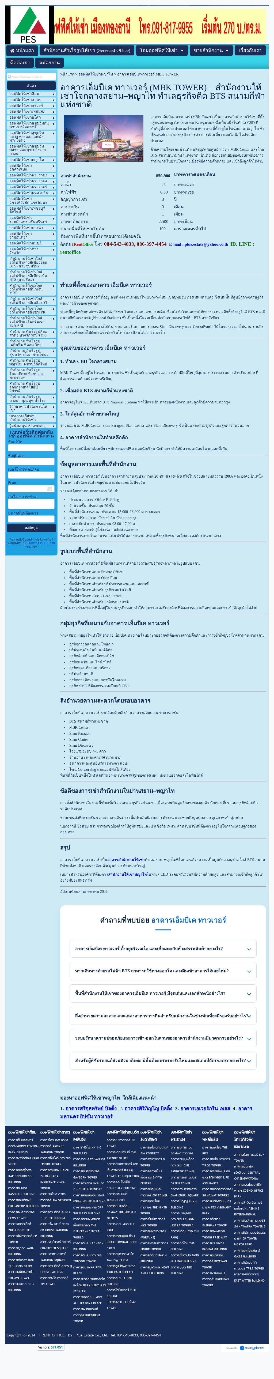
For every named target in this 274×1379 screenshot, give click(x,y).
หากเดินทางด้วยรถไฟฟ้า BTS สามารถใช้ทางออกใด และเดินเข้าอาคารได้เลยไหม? (152, 971)
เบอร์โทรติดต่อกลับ (23, 469)
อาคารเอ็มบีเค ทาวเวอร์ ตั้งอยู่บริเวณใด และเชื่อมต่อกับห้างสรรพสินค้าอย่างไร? (149, 948)
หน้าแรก (67, 74)
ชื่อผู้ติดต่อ (16, 456)
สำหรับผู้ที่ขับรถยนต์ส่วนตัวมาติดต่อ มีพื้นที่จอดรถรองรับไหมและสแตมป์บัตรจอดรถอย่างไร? (160, 1060)
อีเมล (12, 483)
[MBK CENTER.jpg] (104, 137)
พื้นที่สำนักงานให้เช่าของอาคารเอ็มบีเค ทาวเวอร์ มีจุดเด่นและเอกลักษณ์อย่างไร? (150, 993)
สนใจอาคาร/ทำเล (22, 497)
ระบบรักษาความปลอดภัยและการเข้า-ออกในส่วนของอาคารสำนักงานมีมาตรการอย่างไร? (159, 1038)
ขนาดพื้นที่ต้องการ (23, 513)
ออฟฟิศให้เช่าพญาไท (95, 74)
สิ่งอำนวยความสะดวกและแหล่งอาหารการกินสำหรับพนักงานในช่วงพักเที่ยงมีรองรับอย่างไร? (161, 1016)
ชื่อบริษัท (15, 442)
